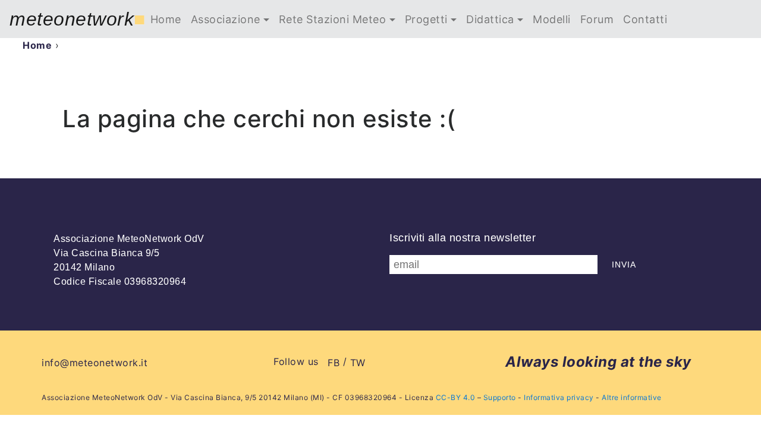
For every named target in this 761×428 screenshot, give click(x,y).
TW (358, 363)
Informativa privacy (559, 397)
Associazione (225, 19)
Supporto (499, 397)
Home (165, 19)
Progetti (426, 19)
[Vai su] (732, 399)
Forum (597, 19)
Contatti (645, 19)
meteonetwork (78, 19)
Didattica (490, 19)
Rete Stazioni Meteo (332, 19)
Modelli (552, 19)
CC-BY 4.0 (456, 397)
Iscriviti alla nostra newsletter (462, 238)
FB (333, 363)
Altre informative (632, 397)
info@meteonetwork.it (94, 363)
